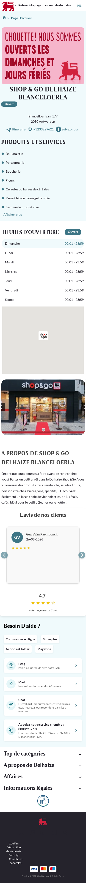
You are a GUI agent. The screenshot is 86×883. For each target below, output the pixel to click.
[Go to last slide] (4, 555)
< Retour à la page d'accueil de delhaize (42, 5)
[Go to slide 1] (43, 429)
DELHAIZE (8, 2)
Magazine (44, 649)
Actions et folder (18, 649)
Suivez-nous (70, 129)
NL (79, 6)
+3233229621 (43, 129)
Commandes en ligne (20, 639)
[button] (43, 754)
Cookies (14, 843)
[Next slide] (81, 555)
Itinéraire (19, 129)
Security (14, 855)
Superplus (50, 639)
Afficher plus (12, 214)
